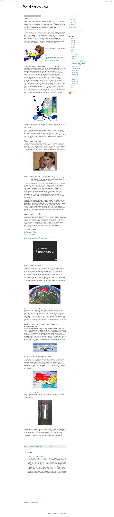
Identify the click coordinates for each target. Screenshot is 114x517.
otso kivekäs (73, 22)
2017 (72, 46)
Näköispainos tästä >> (75, 33)
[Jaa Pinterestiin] (51, 446)
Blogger (65, 513)
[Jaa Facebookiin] (49, 446)
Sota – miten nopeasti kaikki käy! (78, 61)
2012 (72, 87)
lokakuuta (74, 56)
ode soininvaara (74, 27)
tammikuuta (74, 83)
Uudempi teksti (27, 500)
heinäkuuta (74, 72)
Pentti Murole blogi (35, 6)
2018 (72, 44)
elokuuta (74, 70)
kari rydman (73, 21)
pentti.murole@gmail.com (76, 92)
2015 (72, 49)
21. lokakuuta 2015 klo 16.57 (38, 456)
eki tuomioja (73, 25)
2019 (72, 42)
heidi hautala (73, 24)
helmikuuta (74, 81)
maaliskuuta (74, 79)
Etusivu (44, 500)
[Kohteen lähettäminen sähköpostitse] (45, 446)
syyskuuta (74, 58)
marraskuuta (74, 54)
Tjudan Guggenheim (76, 68)
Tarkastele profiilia (73, 95)
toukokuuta (74, 76)
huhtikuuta (74, 77)
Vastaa (29, 475)
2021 (72, 38)
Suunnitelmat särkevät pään (78, 60)
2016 (72, 47)
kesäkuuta (74, 74)
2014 (72, 51)
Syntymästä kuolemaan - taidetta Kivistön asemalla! (78, 64)
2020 (72, 40)
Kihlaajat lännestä (75, 66)
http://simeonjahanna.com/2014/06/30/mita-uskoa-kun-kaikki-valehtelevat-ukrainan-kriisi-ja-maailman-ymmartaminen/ (55, 58)
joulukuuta (74, 53)
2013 (72, 85)
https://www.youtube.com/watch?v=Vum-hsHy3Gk (35, 238)
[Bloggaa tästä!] (46, 446)
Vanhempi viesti (62, 500)
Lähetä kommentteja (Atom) (32, 502)
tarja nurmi (73, 19)
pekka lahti (73, 17)
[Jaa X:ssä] (48, 446)
